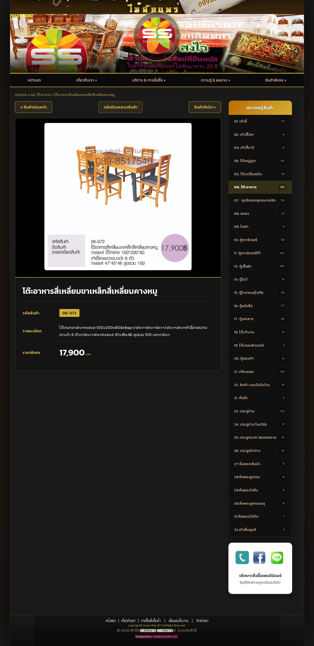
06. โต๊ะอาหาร (41, 94)
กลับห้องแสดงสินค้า (120, 107)
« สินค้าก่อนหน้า (33, 107)
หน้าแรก (21, 94)
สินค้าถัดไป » (205, 107)
